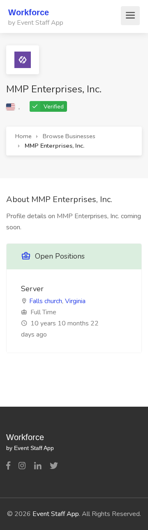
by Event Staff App (35, 22)
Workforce (28, 12)
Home (23, 136)
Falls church (45, 301)
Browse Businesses (69, 136)
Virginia (75, 301)
